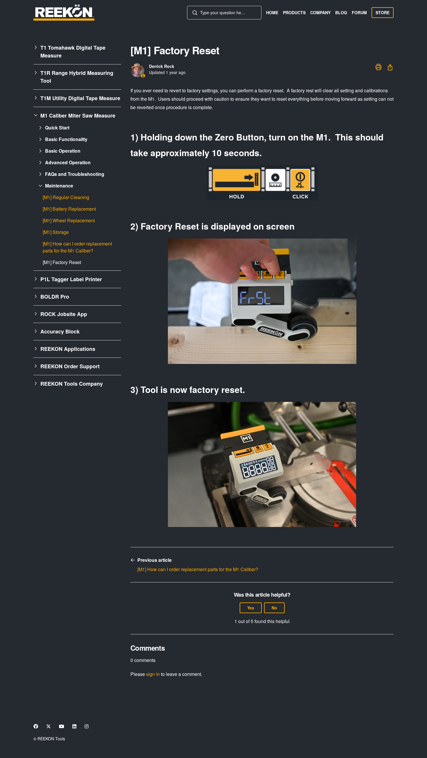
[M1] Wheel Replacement (69, 220)
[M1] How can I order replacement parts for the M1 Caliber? (77, 247)
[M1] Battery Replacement (69, 208)
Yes (250, 608)
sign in (153, 674)
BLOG (341, 12)
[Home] (63, 13)
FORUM (359, 12)
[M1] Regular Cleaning (66, 197)
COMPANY (320, 12)
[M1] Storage (56, 232)
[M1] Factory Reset (62, 262)
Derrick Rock (161, 66)
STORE (383, 12)
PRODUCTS (294, 12)
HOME (272, 12)
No (274, 608)
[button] (77, 51)
